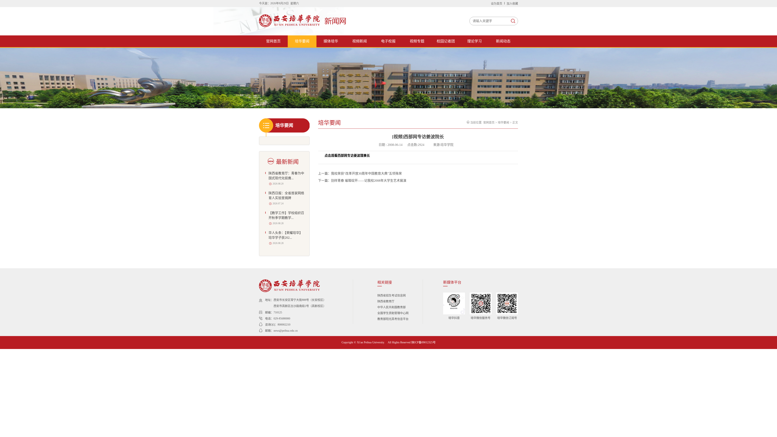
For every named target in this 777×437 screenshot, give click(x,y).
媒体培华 (331, 41)
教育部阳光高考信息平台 (393, 318)
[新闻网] (303, 26)
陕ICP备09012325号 (423, 342)
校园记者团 (446, 41)
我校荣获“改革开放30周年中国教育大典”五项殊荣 (366, 173)
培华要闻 (302, 41)
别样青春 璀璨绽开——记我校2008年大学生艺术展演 (368, 180)
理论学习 (474, 41)
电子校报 (388, 41)
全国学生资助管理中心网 (393, 313)
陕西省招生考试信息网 (391, 295)
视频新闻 (359, 41)
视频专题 (417, 41)
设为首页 (497, 3)
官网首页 (273, 41)
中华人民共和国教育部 (391, 307)
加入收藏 (512, 3)
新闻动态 (503, 41)
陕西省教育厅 (385, 301)
